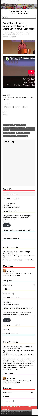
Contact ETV (26, 1)
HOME (3, 1)
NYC (14, 35)
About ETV (9, 1)
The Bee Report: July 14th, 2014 (19, 359)
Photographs (5, 3)
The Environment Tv (11, 239)
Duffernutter (21, 33)
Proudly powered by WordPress (19, 411)
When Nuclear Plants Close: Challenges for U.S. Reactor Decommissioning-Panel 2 (18, 367)
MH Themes (11, 413)
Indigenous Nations (19, 125)
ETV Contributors (17, 1)
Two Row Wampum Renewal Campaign (15, 136)
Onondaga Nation (20, 35)
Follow (7, 225)
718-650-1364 (7, 302)
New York (10, 35)
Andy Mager (7, 125)
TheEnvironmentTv (10, 333)
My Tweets (6, 235)
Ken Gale (5, 359)
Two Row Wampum (23, 133)
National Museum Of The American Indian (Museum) (16, 129)
